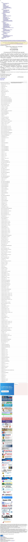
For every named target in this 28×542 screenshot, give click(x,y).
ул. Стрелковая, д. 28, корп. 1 (4, 326)
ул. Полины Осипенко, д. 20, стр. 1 (5, 282)
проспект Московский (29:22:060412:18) (6, 339)
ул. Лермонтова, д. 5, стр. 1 (4, 353)
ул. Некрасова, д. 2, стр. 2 (4, 276)
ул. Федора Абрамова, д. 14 (4, 226)
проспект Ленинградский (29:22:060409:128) (6, 132)
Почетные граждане (5, 6)
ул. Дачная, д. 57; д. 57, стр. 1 (4, 90)
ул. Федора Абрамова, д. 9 (4, 218)
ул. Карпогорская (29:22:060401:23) (5, 281)
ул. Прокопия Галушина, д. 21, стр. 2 (5, 232)
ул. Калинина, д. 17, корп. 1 (4, 263)
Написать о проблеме (5, 391)
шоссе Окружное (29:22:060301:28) (5, 195)
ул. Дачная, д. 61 (3, 194)
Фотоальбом (4, 8)
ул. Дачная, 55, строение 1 (4, 109)
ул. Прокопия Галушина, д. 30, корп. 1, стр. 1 (6, 299)
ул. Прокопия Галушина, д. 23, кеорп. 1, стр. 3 (6, 312)
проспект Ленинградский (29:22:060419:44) (6, 100)
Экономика (4, 13)
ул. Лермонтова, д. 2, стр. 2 (4, 380)
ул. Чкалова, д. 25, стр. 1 (4, 155)
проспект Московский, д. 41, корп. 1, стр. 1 (6, 335)
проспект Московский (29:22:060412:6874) (6, 245)
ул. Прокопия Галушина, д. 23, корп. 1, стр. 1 (6, 327)
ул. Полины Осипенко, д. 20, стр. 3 (5, 290)
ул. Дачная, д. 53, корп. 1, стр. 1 (5, 123)
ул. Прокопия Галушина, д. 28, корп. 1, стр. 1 (6, 294)
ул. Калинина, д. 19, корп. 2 (4, 262)
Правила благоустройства (6, 30)
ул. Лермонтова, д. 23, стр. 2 (4, 358)
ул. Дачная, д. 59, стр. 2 (4, 191)
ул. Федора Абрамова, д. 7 (4, 205)
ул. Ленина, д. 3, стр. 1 (4, 154)
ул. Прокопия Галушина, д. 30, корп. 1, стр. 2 (6, 295)
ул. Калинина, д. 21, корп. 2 (4, 250)
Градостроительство (5, 19)
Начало (1, 40)
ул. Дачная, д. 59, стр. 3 (4, 190)
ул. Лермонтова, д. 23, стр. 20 (4, 366)
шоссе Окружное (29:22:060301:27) (5, 176)
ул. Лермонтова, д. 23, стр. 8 (4, 354)
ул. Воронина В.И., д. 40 (4, 86)
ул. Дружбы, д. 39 (3, 371)
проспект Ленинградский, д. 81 (5, 209)
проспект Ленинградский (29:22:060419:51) (6, 99)
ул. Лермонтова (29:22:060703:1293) (5, 345)
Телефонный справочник (6, 32)
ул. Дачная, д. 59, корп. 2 (4, 173)
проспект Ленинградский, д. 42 (5, 213)
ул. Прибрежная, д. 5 (3, 381)
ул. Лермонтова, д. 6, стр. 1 (4, 349)
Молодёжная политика (6, 24)
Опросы (3, 34)
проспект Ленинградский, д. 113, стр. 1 (6, 303)
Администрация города (6, 10)
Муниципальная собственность (7, 15)
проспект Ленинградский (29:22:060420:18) (6, 208)
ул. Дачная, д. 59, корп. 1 (4, 167)
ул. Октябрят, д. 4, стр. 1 (4, 331)
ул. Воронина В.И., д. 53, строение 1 (5, 119)
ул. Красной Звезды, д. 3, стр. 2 (5, 286)
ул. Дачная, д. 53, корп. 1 (4, 114)
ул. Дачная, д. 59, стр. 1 (4, 178)
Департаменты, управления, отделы (12, 40)
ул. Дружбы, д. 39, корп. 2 (4, 367)
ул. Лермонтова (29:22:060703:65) (5, 357)
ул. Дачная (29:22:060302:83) (4, 200)
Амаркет (3, 38)
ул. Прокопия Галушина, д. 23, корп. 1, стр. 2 (6, 321)
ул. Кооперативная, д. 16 (4, 136)
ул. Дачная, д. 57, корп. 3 (4, 264)
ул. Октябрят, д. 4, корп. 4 (4, 204)
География (4, 5)
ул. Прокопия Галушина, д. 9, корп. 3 (5, 231)
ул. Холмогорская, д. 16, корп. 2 (5, 258)
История (4, 4)
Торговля (4, 16)
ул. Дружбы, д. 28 (3, 368)
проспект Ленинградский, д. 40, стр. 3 (5, 214)
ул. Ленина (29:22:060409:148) (4, 149)
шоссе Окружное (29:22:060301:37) (5, 172)
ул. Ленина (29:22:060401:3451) (5, 150)
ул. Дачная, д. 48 (3, 95)
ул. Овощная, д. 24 (3, 318)
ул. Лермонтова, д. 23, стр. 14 (4, 363)
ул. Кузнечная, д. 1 (3, 376)
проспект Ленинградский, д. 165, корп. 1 (6, 254)
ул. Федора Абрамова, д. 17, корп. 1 (5, 277)
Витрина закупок (4, 37)
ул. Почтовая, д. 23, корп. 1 (4, 268)
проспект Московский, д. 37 (4, 336)
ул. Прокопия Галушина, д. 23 (4, 227)
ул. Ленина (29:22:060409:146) (4, 146)
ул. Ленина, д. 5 (3, 141)
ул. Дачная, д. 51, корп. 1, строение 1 (5, 122)
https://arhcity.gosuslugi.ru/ (20, 43)
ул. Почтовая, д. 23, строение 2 (5, 118)
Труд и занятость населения (6, 18)
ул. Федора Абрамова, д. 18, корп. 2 (5, 236)
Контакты (3, 31)
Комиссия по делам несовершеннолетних (8, 27)
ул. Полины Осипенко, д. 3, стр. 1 (5, 308)
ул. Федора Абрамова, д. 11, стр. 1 (5, 317)
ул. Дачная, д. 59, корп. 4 (4, 187)
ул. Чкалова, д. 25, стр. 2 (4, 163)
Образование (4, 22)
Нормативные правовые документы (7, 29)
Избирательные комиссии (6, 12)
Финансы (4, 14)
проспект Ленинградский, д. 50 (5, 104)
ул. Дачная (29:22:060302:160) (4, 186)
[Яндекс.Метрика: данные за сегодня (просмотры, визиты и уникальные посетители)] (2, 536)
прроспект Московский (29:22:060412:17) (6, 330)
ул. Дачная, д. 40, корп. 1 (4, 253)
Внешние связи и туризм (6, 26)
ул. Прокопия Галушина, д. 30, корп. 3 (5, 271)
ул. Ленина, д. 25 (3, 140)
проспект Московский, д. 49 (4, 240)
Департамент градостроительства (21, 40)
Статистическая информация (6, 7)
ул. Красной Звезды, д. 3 (4, 267)
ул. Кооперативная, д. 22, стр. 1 (5, 137)
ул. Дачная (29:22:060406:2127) (5, 113)
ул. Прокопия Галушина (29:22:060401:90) (6, 235)
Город (2, 2)
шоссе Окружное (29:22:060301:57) (5, 169)
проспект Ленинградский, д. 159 (5, 164)
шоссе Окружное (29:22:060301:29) (5, 181)
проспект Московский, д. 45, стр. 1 (5, 340)
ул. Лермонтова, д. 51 (3, 375)
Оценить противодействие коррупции (8, 35)
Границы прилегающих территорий (7, 20)
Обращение (1, 538)
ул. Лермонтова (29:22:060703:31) (5, 344)
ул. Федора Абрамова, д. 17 (4, 272)
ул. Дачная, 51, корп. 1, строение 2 (5, 105)
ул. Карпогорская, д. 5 (3, 304)
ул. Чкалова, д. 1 (3, 159)
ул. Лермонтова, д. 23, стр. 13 (4, 359)
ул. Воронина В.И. (3, 92)
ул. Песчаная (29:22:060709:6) (4, 372)
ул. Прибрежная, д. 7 (3, 348)
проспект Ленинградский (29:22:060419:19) (6, 101)
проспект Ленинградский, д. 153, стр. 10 (6, 127)
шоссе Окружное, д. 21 (4, 168)
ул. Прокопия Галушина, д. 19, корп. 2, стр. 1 (6, 322)
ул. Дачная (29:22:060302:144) (4, 185)
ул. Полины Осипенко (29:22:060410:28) (6, 289)
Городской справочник (6, 3)
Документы (3, 28)
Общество (3, 21)
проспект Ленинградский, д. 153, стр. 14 (6, 128)
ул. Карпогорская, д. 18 (4, 244)
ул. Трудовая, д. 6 (3, 362)
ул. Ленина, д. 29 (3, 145)
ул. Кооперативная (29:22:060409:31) (5, 280)
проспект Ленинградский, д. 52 (5, 91)
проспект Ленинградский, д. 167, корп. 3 (6, 249)
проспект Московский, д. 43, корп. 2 (5, 241)
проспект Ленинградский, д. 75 (5, 217)
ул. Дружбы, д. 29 (3, 377)
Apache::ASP (12, 540)
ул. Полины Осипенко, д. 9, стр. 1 (5, 291)
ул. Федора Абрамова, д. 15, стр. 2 (5, 273)
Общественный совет (6, 25)
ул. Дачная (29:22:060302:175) (4, 177)
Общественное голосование (6, 36)
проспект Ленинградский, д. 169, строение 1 (6, 110)
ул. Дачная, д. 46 (3, 87)
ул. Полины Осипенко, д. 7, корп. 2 (5, 223)
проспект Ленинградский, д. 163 (5, 131)
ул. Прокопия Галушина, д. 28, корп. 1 (5, 222)
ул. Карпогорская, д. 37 (4, 300)
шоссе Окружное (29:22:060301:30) (5, 182)
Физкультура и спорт (5, 23)
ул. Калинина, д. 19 (3, 259)
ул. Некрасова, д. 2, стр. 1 (4, 313)
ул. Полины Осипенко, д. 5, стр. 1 (5, 309)
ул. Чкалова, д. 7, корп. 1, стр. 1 (5, 158)
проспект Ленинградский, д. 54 (5, 96)
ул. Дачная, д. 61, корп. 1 (4, 199)
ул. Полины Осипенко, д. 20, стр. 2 (5, 285)
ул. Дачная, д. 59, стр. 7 (4, 196)
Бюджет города (5, 17)
